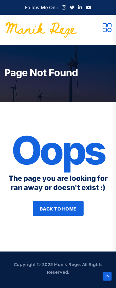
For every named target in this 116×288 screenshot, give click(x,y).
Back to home (58, 209)
